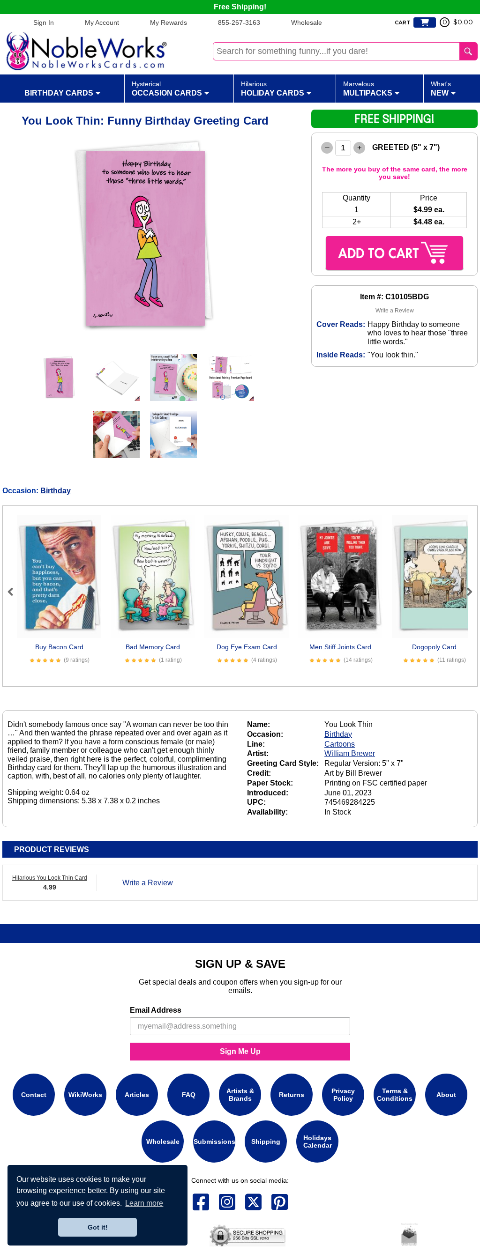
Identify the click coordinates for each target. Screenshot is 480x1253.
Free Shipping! (240, 7)
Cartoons (339, 744)
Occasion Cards (167, 88)
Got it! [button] (98, 1227)
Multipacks (367, 88)
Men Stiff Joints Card (340, 647)
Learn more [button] (144, 1203)
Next (465, 591)
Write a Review (394, 310)
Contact (33, 1094)
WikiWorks (85, 1094)
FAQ (188, 1094)
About (446, 1094)
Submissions (214, 1141)
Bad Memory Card (153, 647)
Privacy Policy (343, 1094)
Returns (291, 1094)
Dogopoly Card (434, 647)
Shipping (265, 1141)
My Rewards (168, 22)
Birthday (55, 491)
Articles (137, 1094)
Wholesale (306, 22)
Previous (15, 591)
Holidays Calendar (317, 1141)
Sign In (43, 22)
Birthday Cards (58, 93)
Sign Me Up (240, 1051)
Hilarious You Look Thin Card (49, 878)
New (441, 88)
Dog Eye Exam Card (247, 647)
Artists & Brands (240, 1094)
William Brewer (349, 753)
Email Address (155, 1010)
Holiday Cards (272, 88)
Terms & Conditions (394, 1094)
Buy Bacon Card (59, 647)
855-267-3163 (239, 22)
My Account (102, 22)
